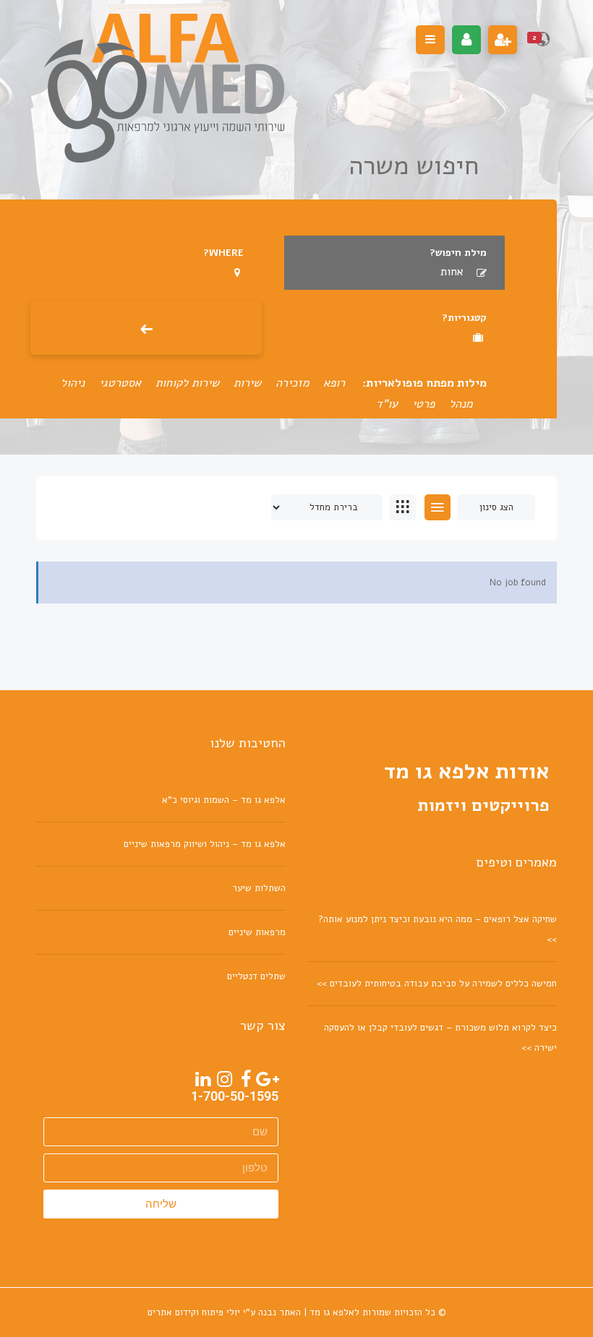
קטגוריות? (464, 317)
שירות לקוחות (187, 383)
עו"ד (387, 404)
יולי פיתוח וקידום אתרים (194, 1312)
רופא (334, 383)
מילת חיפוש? (458, 252)
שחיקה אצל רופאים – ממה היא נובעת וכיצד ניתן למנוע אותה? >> (437, 929)
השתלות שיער (259, 888)
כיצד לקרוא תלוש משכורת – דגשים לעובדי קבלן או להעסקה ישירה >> (440, 1037)
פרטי (423, 404)
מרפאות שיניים (257, 932)
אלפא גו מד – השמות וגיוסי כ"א (224, 800)
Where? (223, 252)
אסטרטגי (120, 383)
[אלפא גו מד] (164, 88)
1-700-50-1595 (234, 1096)
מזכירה (292, 383)
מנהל (460, 404)
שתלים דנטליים (256, 976)
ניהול (73, 383)
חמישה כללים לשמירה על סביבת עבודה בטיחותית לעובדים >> (437, 983)
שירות (247, 383)
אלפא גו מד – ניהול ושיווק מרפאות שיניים (205, 844)
